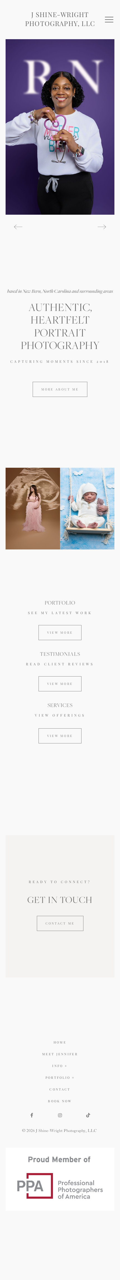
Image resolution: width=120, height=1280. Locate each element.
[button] (109, 19)
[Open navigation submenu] (73, 1078)
